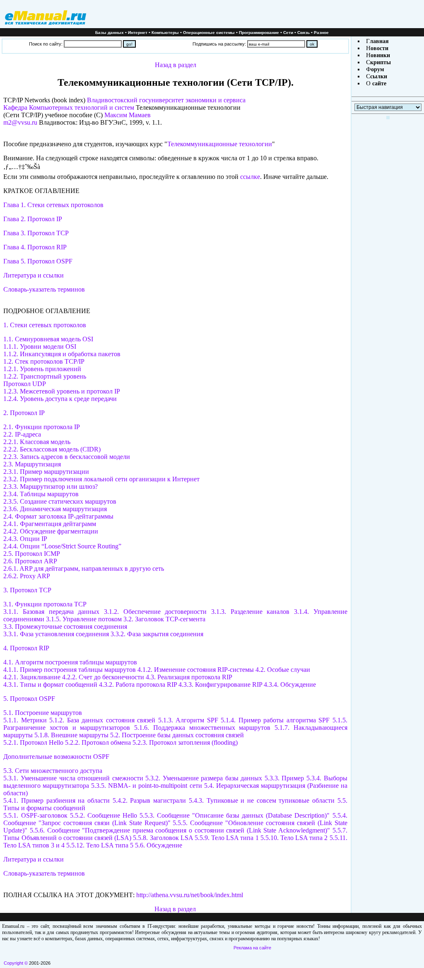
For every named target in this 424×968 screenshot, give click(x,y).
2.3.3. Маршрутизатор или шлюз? (50, 486)
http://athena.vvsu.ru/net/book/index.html (189, 894)
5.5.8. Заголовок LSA (163, 837)
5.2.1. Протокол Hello (33, 742)
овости (379, 48)
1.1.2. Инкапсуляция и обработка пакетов (61, 353)
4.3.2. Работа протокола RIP (138, 684)
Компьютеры (165, 32)
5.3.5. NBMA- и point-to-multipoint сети (146, 785)
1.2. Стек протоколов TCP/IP (43, 361)
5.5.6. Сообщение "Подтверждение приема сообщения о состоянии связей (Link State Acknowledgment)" (181, 830)
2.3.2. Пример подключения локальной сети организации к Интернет (101, 479)
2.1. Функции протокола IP (41, 426)
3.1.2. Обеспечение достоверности (155, 611)
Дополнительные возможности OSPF (56, 756)
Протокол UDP (24, 383)
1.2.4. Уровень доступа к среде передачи (60, 398)
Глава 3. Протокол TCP (36, 233)
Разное (321, 32)
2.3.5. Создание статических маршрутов (59, 501)
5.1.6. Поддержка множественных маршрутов (202, 727)
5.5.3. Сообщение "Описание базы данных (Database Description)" (235, 815)
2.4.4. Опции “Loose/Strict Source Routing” (62, 546)
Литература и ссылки (33, 275)
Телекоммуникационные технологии (219, 143)
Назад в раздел (175, 64)
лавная (379, 41)
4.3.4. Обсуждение (290, 684)
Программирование (259, 32)
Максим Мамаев (127, 114)
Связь (303, 32)
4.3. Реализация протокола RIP (189, 677)
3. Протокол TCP (27, 590)
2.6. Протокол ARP (30, 561)
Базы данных (109, 32)
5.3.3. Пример (284, 778)
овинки (380, 55)
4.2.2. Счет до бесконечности (103, 677)
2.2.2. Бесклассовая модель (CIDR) (52, 449)
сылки (378, 76)
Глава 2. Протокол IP (32, 218)
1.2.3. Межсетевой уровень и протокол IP (61, 391)
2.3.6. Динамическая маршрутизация (55, 508)
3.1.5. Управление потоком (84, 619)
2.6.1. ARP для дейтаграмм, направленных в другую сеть (83, 568)
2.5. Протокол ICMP (31, 553)
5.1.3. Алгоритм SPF (188, 720)
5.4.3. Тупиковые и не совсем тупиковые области (263, 800)
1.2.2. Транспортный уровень (44, 376)
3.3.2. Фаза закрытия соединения (157, 633)
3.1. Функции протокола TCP (45, 604)
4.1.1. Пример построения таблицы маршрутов (69, 669)
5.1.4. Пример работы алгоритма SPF (275, 720)
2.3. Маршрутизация (32, 464)
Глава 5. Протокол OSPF (37, 261)
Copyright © (16, 963)
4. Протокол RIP (26, 648)
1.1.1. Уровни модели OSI (39, 346)
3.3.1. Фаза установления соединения (56, 633)
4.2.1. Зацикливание (31, 677)
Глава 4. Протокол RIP (35, 247)
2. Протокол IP (24, 412)
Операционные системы (209, 32)
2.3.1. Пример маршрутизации (46, 471)
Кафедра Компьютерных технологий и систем (68, 107)
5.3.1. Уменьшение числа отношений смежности (73, 778)
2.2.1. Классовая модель (36, 441)
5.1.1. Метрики (24, 720)
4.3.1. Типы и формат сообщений (50, 684)
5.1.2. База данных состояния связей (102, 720)
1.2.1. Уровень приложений (42, 368)
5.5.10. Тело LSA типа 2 (294, 837)
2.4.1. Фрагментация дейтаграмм (49, 523)
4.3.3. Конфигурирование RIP (220, 684)
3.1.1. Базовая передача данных (51, 611)
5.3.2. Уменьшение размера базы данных (205, 778)
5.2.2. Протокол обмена (98, 742)
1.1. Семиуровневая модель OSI (48, 339)
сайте (378, 83)
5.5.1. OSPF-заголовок (35, 815)
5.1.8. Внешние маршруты (71, 735)
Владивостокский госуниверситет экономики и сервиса (166, 100)
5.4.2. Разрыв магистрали (151, 800)
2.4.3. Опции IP (25, 538)
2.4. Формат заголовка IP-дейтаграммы (58, 516)
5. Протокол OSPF (29, 698)
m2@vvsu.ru (20, 122)
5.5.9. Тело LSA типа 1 (227, 837)
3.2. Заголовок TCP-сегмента (164, 619)
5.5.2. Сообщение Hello (105, 815)
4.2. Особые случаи (282, 669)
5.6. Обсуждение (158, 845)
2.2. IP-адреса (22, 434)
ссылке (250, 176)
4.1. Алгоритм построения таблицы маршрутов (70, 662)
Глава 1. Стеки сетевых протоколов (53, 204)
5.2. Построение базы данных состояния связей (177, 735)
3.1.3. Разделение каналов (250, 611)
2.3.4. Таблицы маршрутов (41, 493)
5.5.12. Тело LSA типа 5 (99, 845)
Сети (288, 32)
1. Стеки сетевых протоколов (44, 324)
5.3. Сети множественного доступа (52, 770)
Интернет (137, 32)
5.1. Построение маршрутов (42, 712)
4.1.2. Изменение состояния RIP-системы (195, 669)
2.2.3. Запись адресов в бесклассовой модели (66, 456)
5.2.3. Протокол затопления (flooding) (185, 742)
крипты (380, 62)
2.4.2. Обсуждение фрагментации (50, 531)
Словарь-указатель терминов (44, 289)
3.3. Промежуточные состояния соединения (65, 626)
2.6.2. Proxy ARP (26, 575)
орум (377, 69)
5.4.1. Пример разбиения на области (57, 800)
